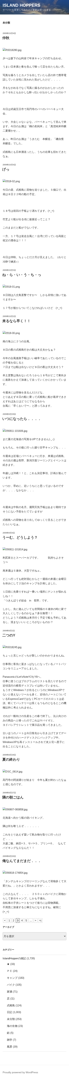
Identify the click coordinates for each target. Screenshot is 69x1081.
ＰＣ (9, 970)
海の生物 (12, 1025)
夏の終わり (11, 759)
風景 (9, 1046)
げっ (5, 169)
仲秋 (5, 38)
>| (40, 920)
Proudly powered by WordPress (20, 1072)
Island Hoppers (21, 5)
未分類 (11, 1019)
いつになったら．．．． (21, 419)
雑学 (9, 1039)
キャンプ (12, 977)
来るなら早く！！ (16, 321)
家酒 (9, 991)
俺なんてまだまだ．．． (21, 861)
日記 (9, 1012)
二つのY (8, 635)
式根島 (11, 1005)
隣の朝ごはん (13, 797)
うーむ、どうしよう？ (20, 537)
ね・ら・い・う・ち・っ (21, 275)
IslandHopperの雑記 (14, 958)
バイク (11, 984)
